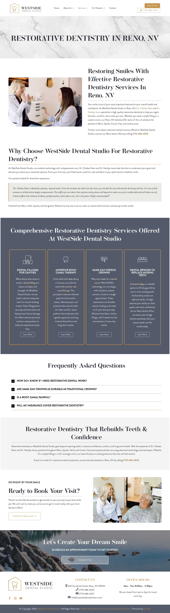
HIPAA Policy (87, 608)
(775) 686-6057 (86, 593)
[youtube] (21, 600)
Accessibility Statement (120, 608)
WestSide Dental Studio (49, 608)
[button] (86, 381)
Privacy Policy (101, 608)
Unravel (147, 608)
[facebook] (10, 600)
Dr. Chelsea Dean (144, 108)
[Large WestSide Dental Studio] (25, 4)
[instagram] (16, 600)
